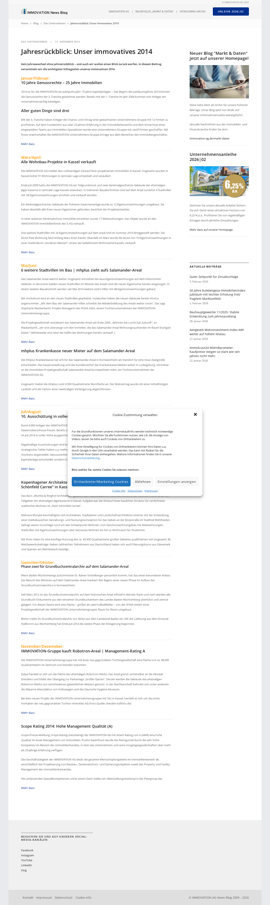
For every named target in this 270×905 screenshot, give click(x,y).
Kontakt (28, 898)
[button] (195, 414)
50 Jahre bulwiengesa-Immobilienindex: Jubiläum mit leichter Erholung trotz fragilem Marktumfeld (218, 294)
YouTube (26, 860)
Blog (36, 23)
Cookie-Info (119, 491)
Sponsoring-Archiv (192, 11)
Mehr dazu (28, 144)
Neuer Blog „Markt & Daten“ (154, 11)
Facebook (27, 850)
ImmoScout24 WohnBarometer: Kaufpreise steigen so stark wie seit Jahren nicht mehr (215, 352)
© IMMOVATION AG (232, 2)
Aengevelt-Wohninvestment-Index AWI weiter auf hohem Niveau (217, 332)
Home (24, 23)
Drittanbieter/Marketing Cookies (101, 481)
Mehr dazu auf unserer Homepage (211, 230)
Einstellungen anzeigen (177, 481)
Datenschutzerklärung (86, 458)
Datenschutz (135, 491)
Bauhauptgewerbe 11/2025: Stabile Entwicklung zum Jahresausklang (214, 314)
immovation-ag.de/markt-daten (210, 138)
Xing (24, 870)
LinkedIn (26, 865)
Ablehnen (143, 481)
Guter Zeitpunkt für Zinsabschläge (214, 277)
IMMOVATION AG (119, 11)
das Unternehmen (54, 23)
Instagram (27, 855)
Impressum (151, 491)
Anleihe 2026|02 (231, 11)
